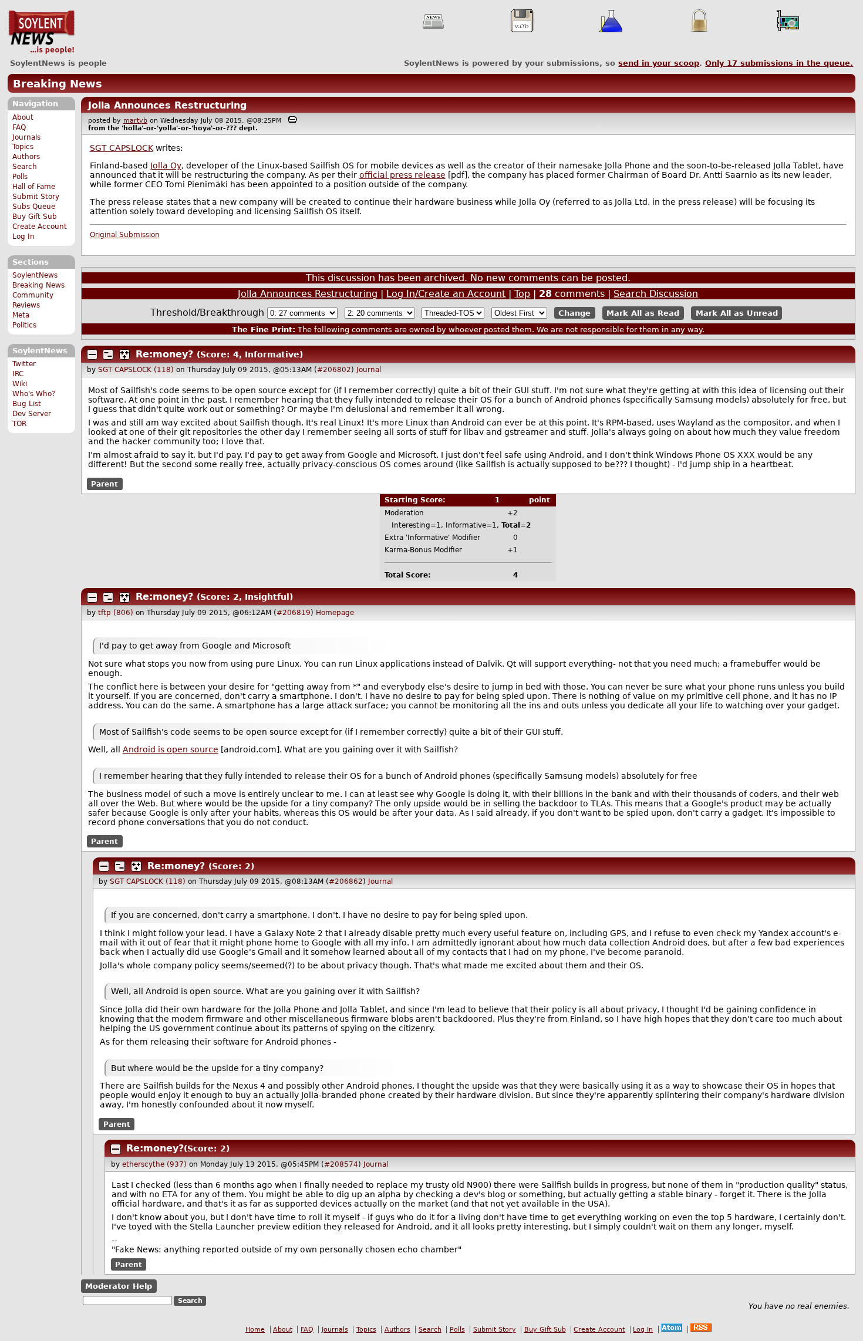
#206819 (294, 613)
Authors (26, 157)
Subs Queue (33, 206)
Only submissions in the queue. (779, 63)
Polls (20, 177)
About (22, 117)
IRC (17, 374)
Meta (20, 315)
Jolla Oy (165, 165)
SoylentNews (41, 32)
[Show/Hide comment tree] (108, 354)
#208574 (341, 1164)
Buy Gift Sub (34, 216)
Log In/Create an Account (445, 293)
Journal (368, 370)
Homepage (335, 613)
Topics (22, 147)
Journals (26, 137)
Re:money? (164, 354)
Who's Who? (33, 394)
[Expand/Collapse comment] (92, 354)
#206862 (346, 881)
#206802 (334, 370)
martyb (135, 120)
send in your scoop (658, 63)
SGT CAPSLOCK (121, 148)
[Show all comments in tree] (124, 354)
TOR (19, 424)
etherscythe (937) (154, 1164)
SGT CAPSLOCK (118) (136, 370)
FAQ (19, 127)
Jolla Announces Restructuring (167, 105)
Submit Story (35, 196)
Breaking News (57, 83)
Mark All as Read (642, 313)
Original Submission (125, 235)
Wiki (19, 384)
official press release (402, 175)
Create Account (39, 226)
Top (522, 293)
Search (24, 167)
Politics (24, 325)
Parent (104, 483)
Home (255, 1329)
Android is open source (170, 749)
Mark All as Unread (737, 313)
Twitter (24, 364)
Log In (23, 236)
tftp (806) (115, 613)
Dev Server (31, 414)
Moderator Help (118, 1286)
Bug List (26, 404)
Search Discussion (655, 293)
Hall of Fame (33, 187)
